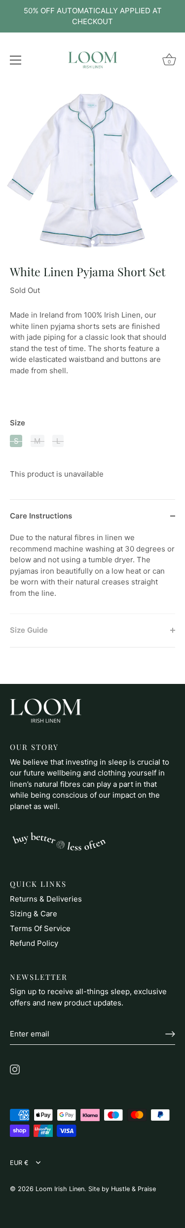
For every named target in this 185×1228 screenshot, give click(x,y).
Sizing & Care (33, 913)
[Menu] (16, 60)
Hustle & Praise (133, 1189)
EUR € (19, 1162)
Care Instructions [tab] (41, 515)
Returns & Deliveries (46, 899)
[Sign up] (170, 1034)
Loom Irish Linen (60, 1189)
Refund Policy (34, 943)
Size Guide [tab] (29, 630)
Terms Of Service (40, 928)
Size (17, 423)
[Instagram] (15, 1068)
